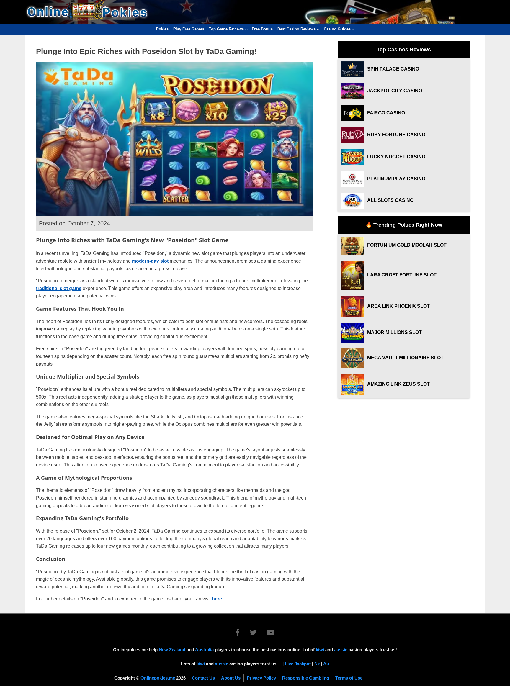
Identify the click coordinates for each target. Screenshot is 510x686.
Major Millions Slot (394, 332)
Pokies (162, 29)
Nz (317, 663)
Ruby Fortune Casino (396, 134)
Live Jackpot (298, 663)
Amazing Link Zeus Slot (398, 384)
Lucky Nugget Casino (396, 156)
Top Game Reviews (226, 29)
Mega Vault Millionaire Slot (405, 357)
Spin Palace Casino (393, 68)
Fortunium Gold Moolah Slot (407, 245)
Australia (204, 649)
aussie (340, 649)
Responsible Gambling (305, 677)
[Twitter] (258, 633)
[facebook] (242, 633)
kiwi (320, 649)
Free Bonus (262, 29)
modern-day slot (150, 260)
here (217, 598)
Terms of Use (348, 677)
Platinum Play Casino (396, 178)
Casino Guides (337, 29)
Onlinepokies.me (157, 677)
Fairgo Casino (386, 112)
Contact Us (203, 677)
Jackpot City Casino (394, 90)
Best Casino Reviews (296, 29)
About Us (231, 677)
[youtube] (270, 633)
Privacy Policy (261, 677)
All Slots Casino (390, 200)
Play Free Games (188, 29)
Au (326, 663)
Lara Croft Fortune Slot (402, 274)
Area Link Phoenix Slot (398, 306)
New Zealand (172, 649)
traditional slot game (58, 288)
